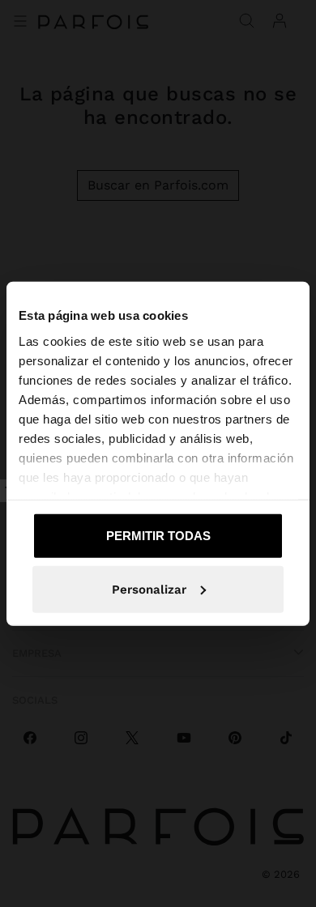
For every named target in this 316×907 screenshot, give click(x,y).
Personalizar (149, 588)
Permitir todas (158, 536)
